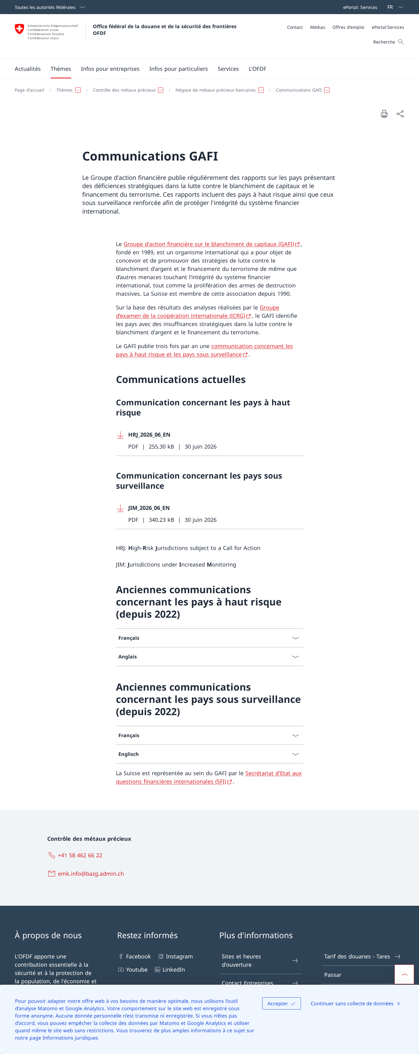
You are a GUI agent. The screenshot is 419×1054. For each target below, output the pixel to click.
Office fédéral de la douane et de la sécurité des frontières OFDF (165, 29)
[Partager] (400, 113)
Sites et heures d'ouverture (241, 960)
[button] (28, 68)
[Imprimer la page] (384, 113)
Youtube (137, 969)
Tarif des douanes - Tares (357, 956)
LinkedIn (174, 969)
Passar (332, 974)
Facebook (138, 956)
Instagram (179, 956)
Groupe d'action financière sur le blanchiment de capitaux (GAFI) (209, 244)
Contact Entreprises (247, 983)
